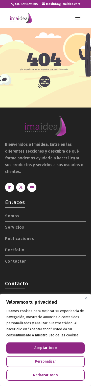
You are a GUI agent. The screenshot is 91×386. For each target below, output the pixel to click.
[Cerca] (86, 298)
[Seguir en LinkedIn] (9, 187)
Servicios (14, 227)
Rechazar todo (45, 375)
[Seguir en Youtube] (31, 187)
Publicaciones (19, 238)
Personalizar (45, 361)
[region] (45, 340)
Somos (12, 216)
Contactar (15, 261)
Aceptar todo (45, 348)
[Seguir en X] (20, 187)
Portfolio (15, 250)
